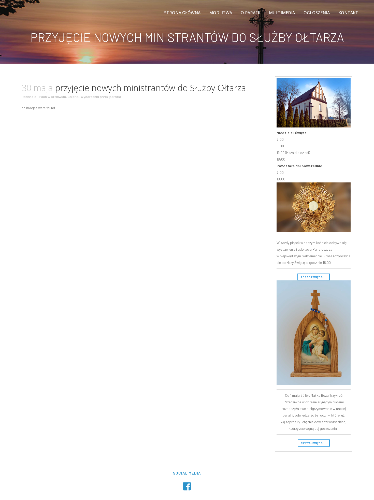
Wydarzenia (89, 96)
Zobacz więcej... (313, 277)
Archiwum (58, 96)
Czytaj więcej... (314, 443)
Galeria (73, 96)
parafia (115, 96)
